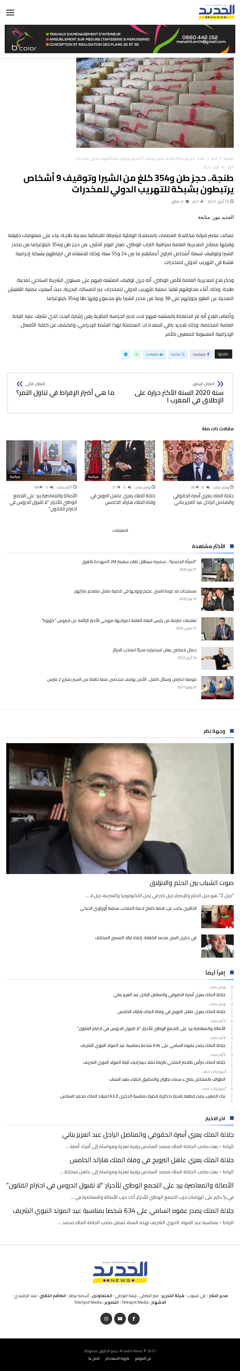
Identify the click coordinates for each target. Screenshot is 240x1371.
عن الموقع (143, 1358)
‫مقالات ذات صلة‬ (218, 430)
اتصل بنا (94, 1358)
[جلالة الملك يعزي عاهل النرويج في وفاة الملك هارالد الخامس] (119, 460)
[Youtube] (120, 1319)
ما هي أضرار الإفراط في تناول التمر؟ (65, 389)
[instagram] (106, 1319)
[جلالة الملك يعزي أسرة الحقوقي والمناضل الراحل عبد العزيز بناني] (198, 460)
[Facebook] (134, 1319)
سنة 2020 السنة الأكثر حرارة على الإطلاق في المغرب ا (179, 393)
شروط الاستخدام (117, 1358)
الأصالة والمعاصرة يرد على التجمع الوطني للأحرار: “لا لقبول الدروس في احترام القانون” (43, 502)
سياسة (172, 476)
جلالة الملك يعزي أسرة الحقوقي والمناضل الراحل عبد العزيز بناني (203, 499)
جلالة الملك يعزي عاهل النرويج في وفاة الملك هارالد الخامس (122, 499)
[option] (198, 472)
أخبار (214, 158)
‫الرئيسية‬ (228, 158)
